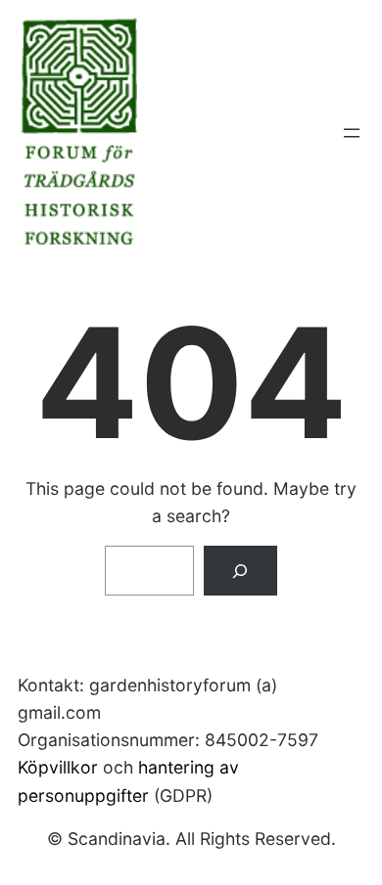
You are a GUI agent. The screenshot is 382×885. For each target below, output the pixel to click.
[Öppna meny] (351, 133)
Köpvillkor (58, 767)
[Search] (240, 571)
